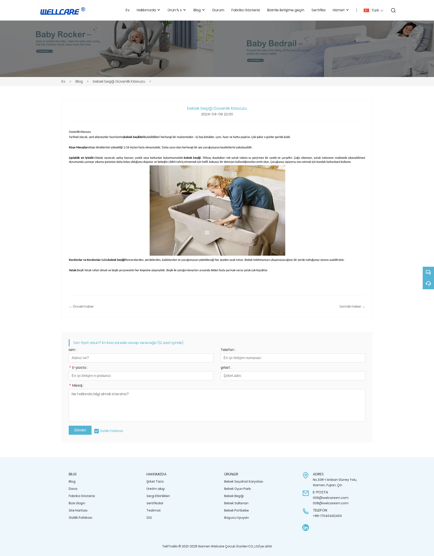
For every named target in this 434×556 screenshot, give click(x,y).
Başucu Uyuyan (236, 517)
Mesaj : (76, 386)
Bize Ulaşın (77, 503)
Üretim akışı (155, 488)
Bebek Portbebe (236, 510)
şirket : (226, 368)
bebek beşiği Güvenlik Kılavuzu (119, 81)
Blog (79, 81)
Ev (63, 81)
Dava (73, 488)
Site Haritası (78, 510)
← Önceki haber (81, 306)
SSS (149, 517)
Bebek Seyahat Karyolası (243, 481)
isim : (73, 350)
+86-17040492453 (327, 516)
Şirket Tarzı (155, 481)
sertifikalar (154, 503)
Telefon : (228, 350)
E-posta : (78, 368)
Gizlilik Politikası (111, 431)
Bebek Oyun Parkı (237, 488)
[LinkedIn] (305, 527)
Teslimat (153, 510)
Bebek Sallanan (236, 503)
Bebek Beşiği (234, 496)
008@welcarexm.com (331, 503)
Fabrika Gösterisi (82, 496)
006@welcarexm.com (331, 497)
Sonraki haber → (352, 306)
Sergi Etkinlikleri (158, 496)
